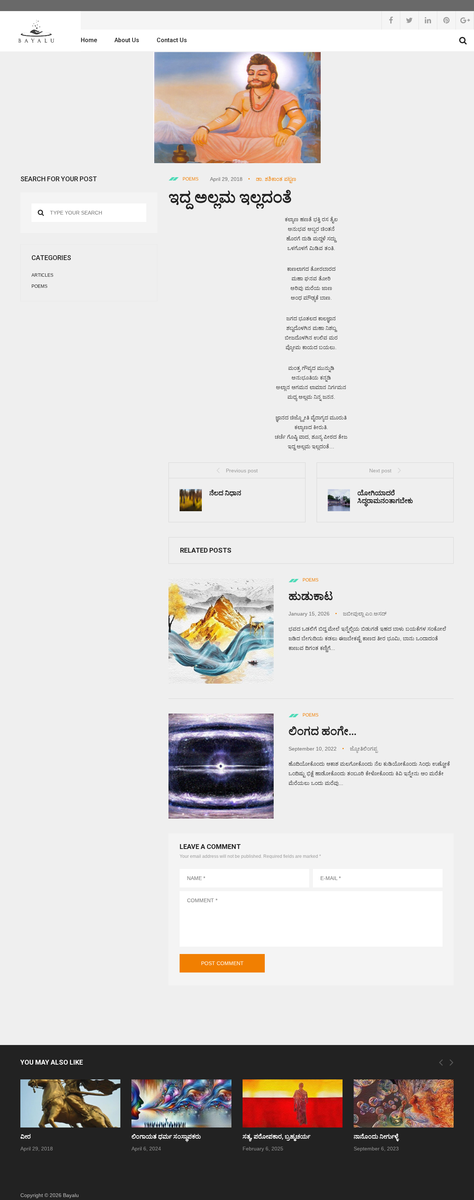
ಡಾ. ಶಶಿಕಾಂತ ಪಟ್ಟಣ (276, 179)
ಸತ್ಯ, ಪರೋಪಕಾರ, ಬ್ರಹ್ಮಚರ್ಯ (276, 1136)
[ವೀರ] (70, 1103)
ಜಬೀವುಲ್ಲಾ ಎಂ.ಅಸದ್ (365, 614)
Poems (190, 179)
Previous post (242, 470)
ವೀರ (25, 1136)
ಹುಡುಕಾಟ (310, 596)
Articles (42, 275)
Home (89, 40)
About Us (126, 40)
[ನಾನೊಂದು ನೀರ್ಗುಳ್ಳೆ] (404, 1103)
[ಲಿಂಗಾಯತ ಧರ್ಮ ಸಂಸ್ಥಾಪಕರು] (181, 1103)
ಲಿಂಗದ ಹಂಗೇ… (322, 731)
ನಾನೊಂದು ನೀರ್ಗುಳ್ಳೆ (376, 1136)
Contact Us (172, 40)
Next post (380, 470)
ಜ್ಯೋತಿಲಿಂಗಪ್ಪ (363, 749)
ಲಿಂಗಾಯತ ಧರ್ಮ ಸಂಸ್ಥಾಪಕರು (166, 1136)
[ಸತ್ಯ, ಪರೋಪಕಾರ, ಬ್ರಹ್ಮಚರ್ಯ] (293, 1103)
